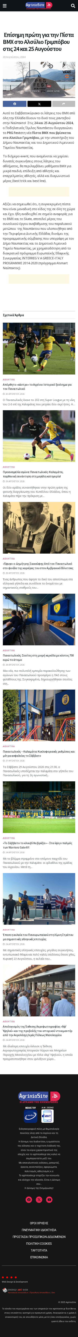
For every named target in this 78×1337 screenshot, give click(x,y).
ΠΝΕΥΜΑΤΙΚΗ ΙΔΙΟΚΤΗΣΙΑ (39, 1230)
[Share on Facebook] (15, 104)
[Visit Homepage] (39, 5)
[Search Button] (73, 5)
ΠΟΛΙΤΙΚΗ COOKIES (39, 1243)
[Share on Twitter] (39, 104)
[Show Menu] (4, 5)
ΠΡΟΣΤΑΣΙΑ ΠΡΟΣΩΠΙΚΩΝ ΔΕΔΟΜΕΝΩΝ (39, 1237)
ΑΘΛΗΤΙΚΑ (9, 379)
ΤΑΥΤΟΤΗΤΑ (39, 1250)
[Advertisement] (39, 20)
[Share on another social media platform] (63, 104)
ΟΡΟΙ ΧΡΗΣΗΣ (39, 1223)
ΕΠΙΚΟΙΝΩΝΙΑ (39, 1257)
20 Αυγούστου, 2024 (14, 57)
